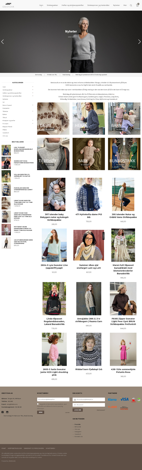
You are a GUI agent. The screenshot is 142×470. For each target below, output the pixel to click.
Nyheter (5, 99)
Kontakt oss (79, 436)
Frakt (4, 448)
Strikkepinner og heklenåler (12, 96)
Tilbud (5, 117)
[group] (71, 42)
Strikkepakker (7, 90)
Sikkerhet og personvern (34, 448)
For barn (5, 123)
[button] (139, 41)
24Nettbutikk (12, 461)
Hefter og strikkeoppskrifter (12, 93)
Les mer (67, 412)
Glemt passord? (101, 410)
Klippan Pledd (7, 126)
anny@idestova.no (12, 404)
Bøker (5, 114)
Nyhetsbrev (50, 448)
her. (113, 94)
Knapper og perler (9, 120)
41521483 (10, 401)
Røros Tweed (7, 105)
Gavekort (6, 133)
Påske (5, 130)
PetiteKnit (6, 108)
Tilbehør (5, 111)
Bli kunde (78, 427)
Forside (77, 424)
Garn (4, 87)
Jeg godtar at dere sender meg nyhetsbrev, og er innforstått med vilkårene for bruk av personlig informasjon (52, 406)
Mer (125, 5)
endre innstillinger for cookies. (33, 457)
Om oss (5, 136)
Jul (3, 102)
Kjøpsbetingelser (15, 448)
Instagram (78, 431)
